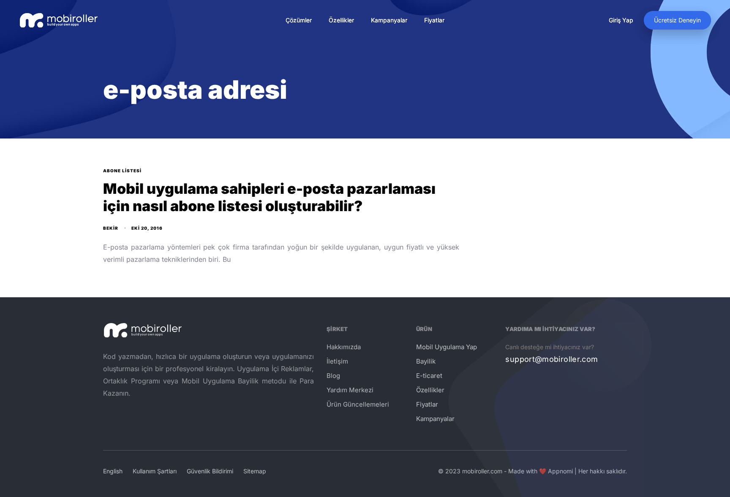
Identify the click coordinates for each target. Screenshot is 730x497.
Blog (333, 376)
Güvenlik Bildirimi (210, 471)
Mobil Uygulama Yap (446, 347)
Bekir (110, 228)
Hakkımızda (344, 347)
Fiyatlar (434, 20)
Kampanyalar (389, 20)
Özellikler (341, 20)
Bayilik (426, 361)
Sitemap (254, 471)
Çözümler (299, 20)
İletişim (337, 361)
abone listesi (122, 170)
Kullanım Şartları (155, 471)
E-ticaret (429, 376)
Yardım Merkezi (350, 390)
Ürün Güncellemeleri (358, 404)
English (113, 471)
